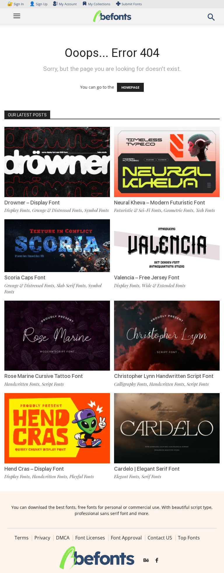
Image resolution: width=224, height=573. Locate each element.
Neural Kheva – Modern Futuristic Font (159, 202)
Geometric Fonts (178, 210)
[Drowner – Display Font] (57, 161)
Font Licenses (90, 537)
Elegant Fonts (126, 476)
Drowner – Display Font (32, 202)
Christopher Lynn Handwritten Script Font (164, 376)
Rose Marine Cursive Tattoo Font (43, 376)
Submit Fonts (132, 4)
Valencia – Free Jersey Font (146, 277)
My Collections (99, 4)
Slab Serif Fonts (71, 285)
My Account (68, 4)
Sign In (16, 4)
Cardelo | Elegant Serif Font (147, 469)
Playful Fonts (81, 476)
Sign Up (38, 4)
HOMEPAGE (130, 87)
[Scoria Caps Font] (57, 245)
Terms (22, 537)
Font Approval (126, 537)
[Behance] (146, 560)
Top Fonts (189, 537)
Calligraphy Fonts (130, 384)
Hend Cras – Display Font (34, 469)
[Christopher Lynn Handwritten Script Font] (167, 335)
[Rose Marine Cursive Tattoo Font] (57, 335)
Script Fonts (53, 384)
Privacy (42, 537)
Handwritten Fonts (21, 384)
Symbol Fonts (96, 210)
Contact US (160, 537)
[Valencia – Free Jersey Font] (167, 245)
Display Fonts (17, 210)
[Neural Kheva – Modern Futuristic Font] (167, 161)
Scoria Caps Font (25, 277)
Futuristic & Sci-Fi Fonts (137, 210)
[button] (211, 19)
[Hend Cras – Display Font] (57, 427)
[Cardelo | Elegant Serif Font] (167, 427)
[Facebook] (156, 560)
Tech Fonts (205, 210)
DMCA (62, 537)
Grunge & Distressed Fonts (57, 210)
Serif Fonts (151, 476)
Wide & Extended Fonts (164, 285)
